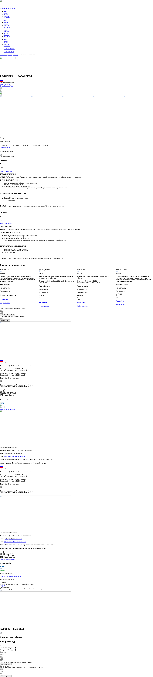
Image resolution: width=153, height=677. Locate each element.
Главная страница (6, 55)
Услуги (6, 14)
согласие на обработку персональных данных (17, 662)
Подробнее (4, 299)
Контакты (7, 18)
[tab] (5, 145)
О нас (5, 11)
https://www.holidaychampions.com (15, 456)
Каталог (6, 13)
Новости (6, 16)
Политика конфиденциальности (10, 576)
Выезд (2, 650)
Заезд (2, 648)
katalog (15, 55)
